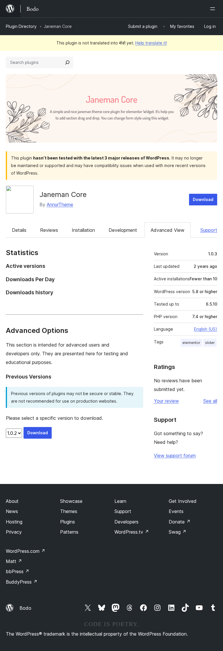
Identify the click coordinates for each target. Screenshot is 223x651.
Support (208, 230)
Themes (68, 511)
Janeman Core (63, 194)
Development (123, 230)
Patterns (69, 532)
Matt (14, 561)
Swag (177, 532)
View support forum (175, 455)
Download (203, 199)
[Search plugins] (67, 62)
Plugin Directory (21, 26)
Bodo (25, 608)
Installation (83, 230)
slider (210, 342)
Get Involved (183, 501)
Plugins (67, 522)
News (12, 511)
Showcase (71, 501)
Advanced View (167, 230)
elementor (191, 342)
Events (176, 511)
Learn (120, 501)
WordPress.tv (131, 532)
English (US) (205, 329)
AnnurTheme (60, 204)
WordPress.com (25, 551)
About (12, 501)
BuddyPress (21, 582)
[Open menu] (213, 8)
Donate (179, 522)
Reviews (49, 230)
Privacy (14, 532)
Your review (166, 401)
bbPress (17, 571)
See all (210, 401)
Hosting (14, 522)
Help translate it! (151, 42)
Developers (126, 522)
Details (19, 230)
